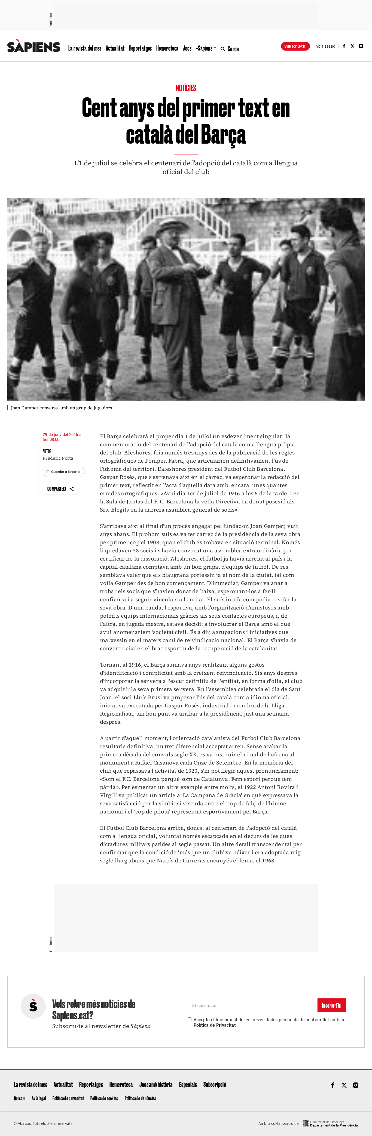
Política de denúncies (140, 1098)
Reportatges (140, 48)
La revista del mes (85, 48)
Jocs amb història (156, 1084)
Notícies (186, 87)
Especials (188, 1084)
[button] (64, 472)
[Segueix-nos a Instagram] (361, 46)
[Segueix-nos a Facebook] (343, 46)
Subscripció (214, 1084)
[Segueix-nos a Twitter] (352, 46)
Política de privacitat (68, 1098)
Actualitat (115, 48)
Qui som (19, 1098)
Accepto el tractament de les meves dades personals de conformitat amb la (269, 1022)
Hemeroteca (167, 48)
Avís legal (39, 1098)
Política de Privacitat (215, 1025)
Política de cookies (104, 1098)
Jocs (187, 48)
